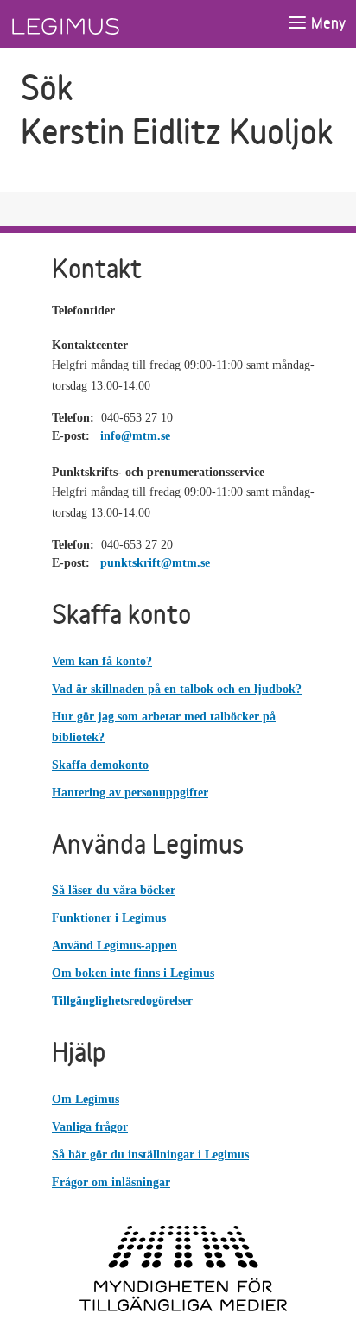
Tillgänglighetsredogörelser (122, 1000)
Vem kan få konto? (102, 661)
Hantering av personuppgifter (130, 792)
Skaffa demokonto (100, 764)
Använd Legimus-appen (114, 945)
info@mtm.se (135, 435)
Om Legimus (85, 1099)
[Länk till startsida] (97, 24)
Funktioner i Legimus (109, 917)
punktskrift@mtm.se (155, 562)
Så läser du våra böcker (113, 890)
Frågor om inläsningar (111, 1182)
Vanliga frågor (90, 1126)
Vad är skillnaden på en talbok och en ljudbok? (177, 688)
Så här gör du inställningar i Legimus (150, 1154)
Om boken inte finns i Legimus (133, 973)
